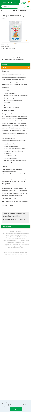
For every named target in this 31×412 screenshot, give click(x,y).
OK (15, 409)
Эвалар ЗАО (12, 48)
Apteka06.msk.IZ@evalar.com (18, 238)
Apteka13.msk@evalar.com (17, 242)
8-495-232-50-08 (25, 240)
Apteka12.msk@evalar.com (20, 246)
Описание (4, 67)
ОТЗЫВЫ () (4, 64)
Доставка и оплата (6, 226)
